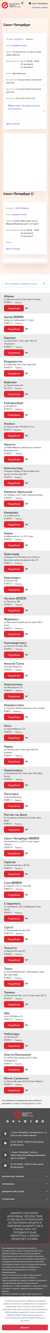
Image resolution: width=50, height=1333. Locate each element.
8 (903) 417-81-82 (12, 912)
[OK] (31, 1121)
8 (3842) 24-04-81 (12, 518)
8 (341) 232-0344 (11, 429)
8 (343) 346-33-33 (12, 409)
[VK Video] (25, 1121)
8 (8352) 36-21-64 (12, 1040)
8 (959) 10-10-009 (12, 604)
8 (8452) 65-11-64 (12, 868)
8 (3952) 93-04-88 (12, 453)
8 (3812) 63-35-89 (12, 731)
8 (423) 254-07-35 (12, 367)
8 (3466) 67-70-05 (12, 649)
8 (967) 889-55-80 (12, 933)
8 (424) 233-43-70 (12, 1084)
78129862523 (21, 208)
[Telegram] (13, 1121)
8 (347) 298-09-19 (12, 1019)
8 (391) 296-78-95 (12, 583)
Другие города (13, 123)
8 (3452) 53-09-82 (12, 998)
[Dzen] (36, 1121)
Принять (25, 1327)
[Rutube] (42, 1121)
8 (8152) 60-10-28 (12, 628)
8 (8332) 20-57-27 (12, 539)
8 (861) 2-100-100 (12, 563)
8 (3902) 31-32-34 (12, 302)
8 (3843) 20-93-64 (12, 690)
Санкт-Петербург (40, 3)
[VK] (19, 1121)
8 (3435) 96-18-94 (12, 669)
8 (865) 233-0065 (12, 800)
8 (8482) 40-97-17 (12, 954)
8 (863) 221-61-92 (12, 823)
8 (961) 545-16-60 (12, 1063)
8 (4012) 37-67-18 (12, 477)
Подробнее (14, 308)
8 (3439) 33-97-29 (12, 497)
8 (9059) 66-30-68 (12, 779)
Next (44, 111)
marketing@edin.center (30, 1103)
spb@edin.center (19, 45)
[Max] (7, 1121)
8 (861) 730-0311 (11, 711)
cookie (15, 1312)
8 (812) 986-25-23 (23, 39)
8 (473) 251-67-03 (12, 388)
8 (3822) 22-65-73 (12, 977)
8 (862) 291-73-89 (12, 323)
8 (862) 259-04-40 (12, 888)
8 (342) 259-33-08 (12, 755)
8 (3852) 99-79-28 (12, 346)
